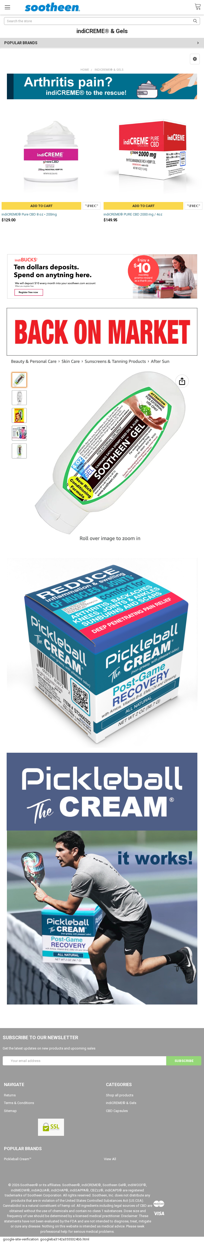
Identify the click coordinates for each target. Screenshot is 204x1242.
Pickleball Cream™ (17, 1159)
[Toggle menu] (7, 7)
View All (110, 1159)
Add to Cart (41, 206)
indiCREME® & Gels (121, 1103)
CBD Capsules (117, 1111)
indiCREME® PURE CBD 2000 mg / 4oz (133, 214)
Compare (91, 206)
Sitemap (10, 1111)
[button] (195, 59)
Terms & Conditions (19, 1103)
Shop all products (119, 1095)
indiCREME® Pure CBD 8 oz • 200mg (29, 214)
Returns (10, 1095)
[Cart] (199, 7)
